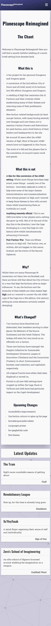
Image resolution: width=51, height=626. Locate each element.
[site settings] (46, 4)
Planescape (12, 4)
